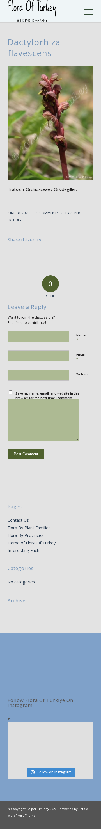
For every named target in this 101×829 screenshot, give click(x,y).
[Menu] (85, 11)
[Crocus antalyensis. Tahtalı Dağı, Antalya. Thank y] (18, 744)
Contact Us (18, 520)
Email (80, 357)
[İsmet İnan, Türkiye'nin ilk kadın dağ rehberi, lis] (83, 731)
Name (81, 338)
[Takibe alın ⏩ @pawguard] (39, 757)
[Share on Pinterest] (67, 256)
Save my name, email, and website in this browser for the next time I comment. (47, 395)
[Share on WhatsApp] (50, 256)
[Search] (72, 11)
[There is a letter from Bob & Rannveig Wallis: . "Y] (18, 731)
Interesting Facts (24, 550)
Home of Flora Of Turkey (32, 543)
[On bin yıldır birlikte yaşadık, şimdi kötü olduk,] (61, 757)
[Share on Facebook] (16, 256)
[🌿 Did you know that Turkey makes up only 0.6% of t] (39, 731)
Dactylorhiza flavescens (34, 47)
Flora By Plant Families (29, 527)
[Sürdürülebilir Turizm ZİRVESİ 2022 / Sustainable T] (83, 744)
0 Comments (47, 212)
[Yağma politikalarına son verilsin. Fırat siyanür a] (83, 757)
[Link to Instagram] (89, 822)
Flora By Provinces (25, 535)
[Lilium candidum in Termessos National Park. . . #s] (61, 744)
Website (82, 374)
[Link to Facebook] (81, 822)
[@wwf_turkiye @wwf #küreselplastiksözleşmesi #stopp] (18, 757)
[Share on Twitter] (33, 256)
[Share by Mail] (84, 256)
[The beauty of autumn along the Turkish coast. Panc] (61, 731)
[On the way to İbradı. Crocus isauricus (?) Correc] (39, 744)
